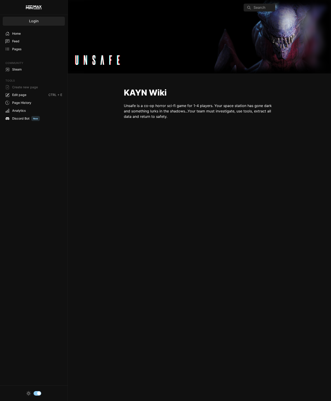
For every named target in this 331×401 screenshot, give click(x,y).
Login (34, 21)
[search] (259, 7)
